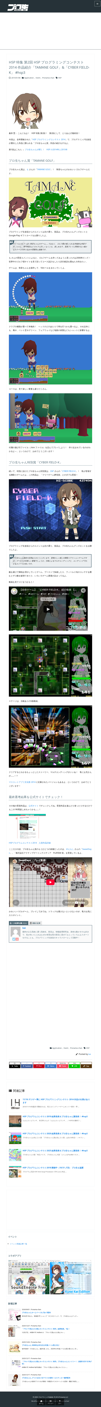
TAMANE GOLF (43, 169)
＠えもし (70, 849)
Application (29, 78)
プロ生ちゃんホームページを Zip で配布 (36, 1312)
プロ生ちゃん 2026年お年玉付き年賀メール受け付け (40, 1345)
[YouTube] (17, 939)
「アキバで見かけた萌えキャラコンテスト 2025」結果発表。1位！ (46, 1329)
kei (24, 927)
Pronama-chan (48, 78)
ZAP (52, 471)
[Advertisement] (50, 31)
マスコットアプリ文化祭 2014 (22, 782)
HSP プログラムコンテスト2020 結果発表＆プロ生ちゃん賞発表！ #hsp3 (55, 1133)
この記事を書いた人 (19, 923)
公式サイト (33, 805)
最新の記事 (36, 923)
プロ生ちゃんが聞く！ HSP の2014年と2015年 (46, 149)
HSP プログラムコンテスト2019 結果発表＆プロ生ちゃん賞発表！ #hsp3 (55, 1116)
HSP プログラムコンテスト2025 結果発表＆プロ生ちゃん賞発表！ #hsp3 (55, 1150)
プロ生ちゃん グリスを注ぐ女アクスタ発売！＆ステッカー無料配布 (46, 1378)
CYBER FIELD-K (69, 471)
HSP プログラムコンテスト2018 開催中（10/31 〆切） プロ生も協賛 (53, 1167)
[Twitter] (13, 939)
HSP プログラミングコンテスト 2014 (49, 139)
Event (38, 78)
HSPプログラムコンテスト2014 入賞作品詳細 (30, 842)
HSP (59, 78)
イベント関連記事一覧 (18, 1244)
